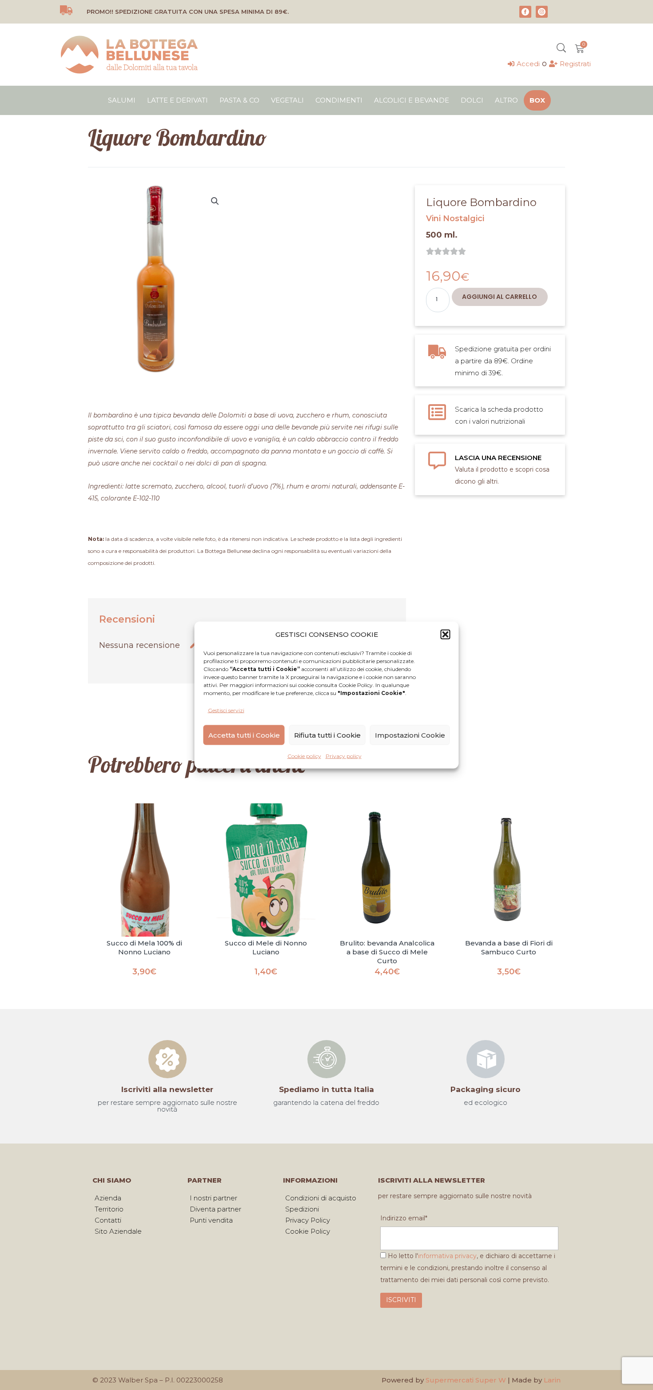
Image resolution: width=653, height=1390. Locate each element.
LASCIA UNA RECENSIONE (498, 457)
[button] (445, 634)
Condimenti (338, 100)
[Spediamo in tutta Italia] (326, 1059)
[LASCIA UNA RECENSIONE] (437, 460)
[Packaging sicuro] (485, 1059)
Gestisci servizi (226, 710)
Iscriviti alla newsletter (167, 1089)
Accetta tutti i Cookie (244, 735)
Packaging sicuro (485, 1089)
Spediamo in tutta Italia (326, 1089)
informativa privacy (447, 1256)
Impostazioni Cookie (410, 735)
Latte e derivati (177, 100)
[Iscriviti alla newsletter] (167, 1059)
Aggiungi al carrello (499, 296)
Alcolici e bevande (411, 100)
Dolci (472, 100)
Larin (552, 1380)
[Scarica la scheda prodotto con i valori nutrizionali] (437, 412)
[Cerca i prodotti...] (561, 49)
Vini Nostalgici (455, 218)
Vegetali (287, 100)
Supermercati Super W (466, 1380)
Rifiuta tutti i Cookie (327, 735)
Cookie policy (304, 756)
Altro (506, 100)
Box (537, 100)
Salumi (121, 100)
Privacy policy (344, 756)
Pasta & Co (239, 100)
